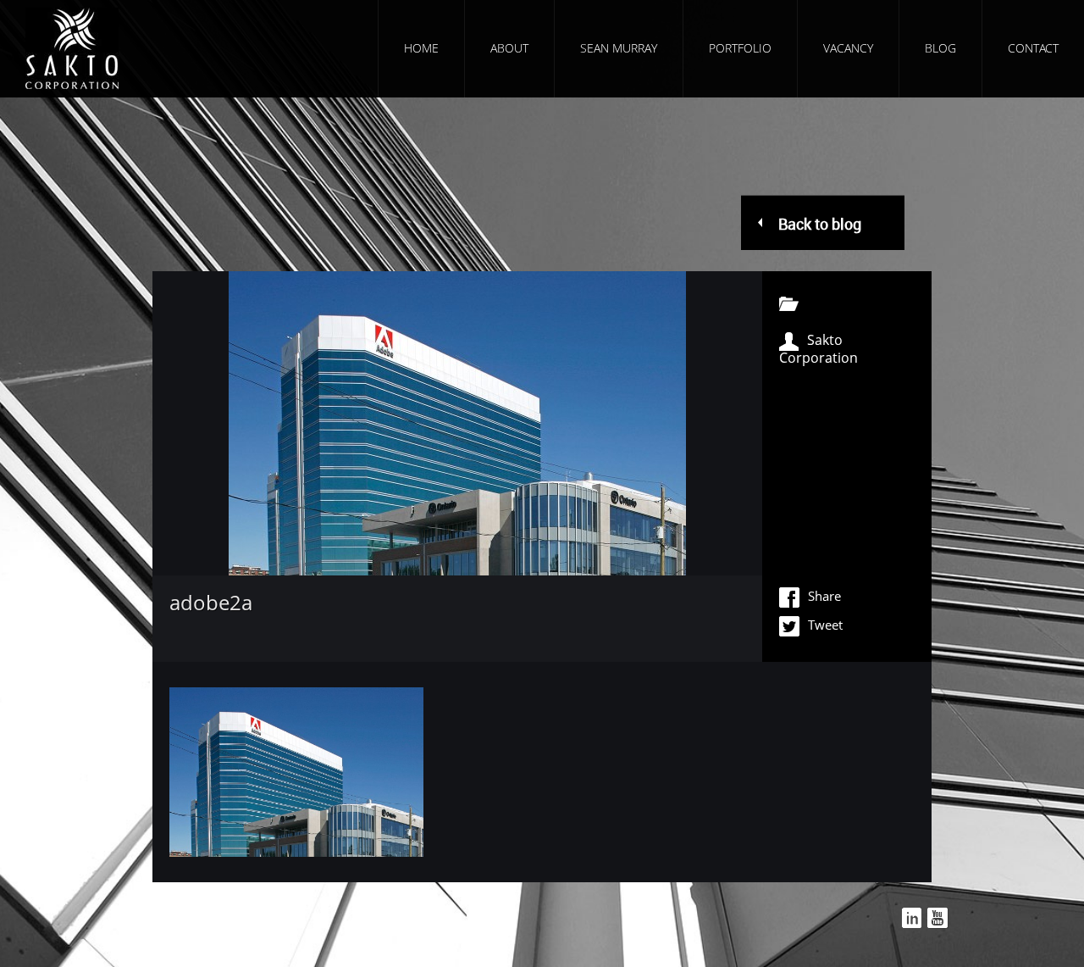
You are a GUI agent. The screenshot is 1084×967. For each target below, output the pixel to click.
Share (824, 595)
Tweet (825, 624)
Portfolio (740, 48)
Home (421, 48)
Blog (940, 48)
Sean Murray (618, 48)
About (509, 48)
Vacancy (848, 48)
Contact (1033, 48)
